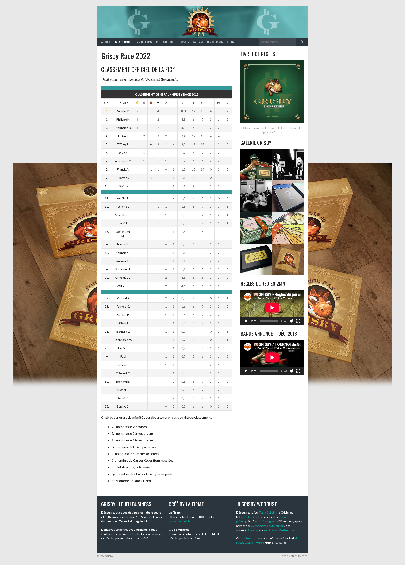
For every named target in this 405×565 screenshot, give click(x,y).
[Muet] (291, 321)
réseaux (252, 530)
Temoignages (215, 41)
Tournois (183, 41)
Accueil (106, 41)
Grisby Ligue (247, 517)
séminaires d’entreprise (279, 530)
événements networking (267, 525)
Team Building (143, 41)
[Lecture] (246, 321)
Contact (232, 41)
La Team (197, 41)
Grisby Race (122, 41)
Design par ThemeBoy (295, 556)
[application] (272, 307)
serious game (267, 521)
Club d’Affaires (254, 543)
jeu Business (249, 538)
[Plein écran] (298, 321)
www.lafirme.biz (179, 521)
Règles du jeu (164, 41)
